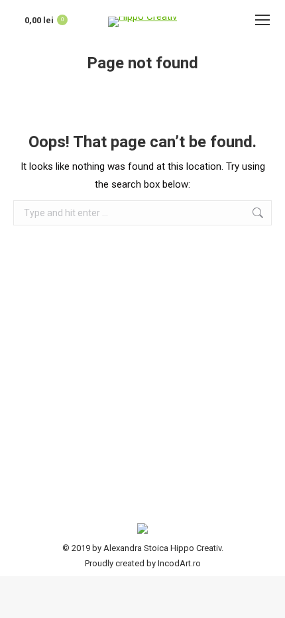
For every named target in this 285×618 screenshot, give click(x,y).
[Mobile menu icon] (262, 20)
